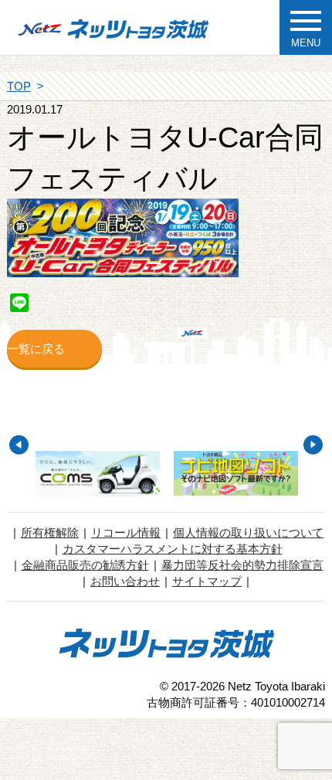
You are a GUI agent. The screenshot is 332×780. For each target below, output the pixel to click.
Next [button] (313, 444)
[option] (98, 474)
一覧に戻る (36, 348)
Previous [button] (19, 444)
